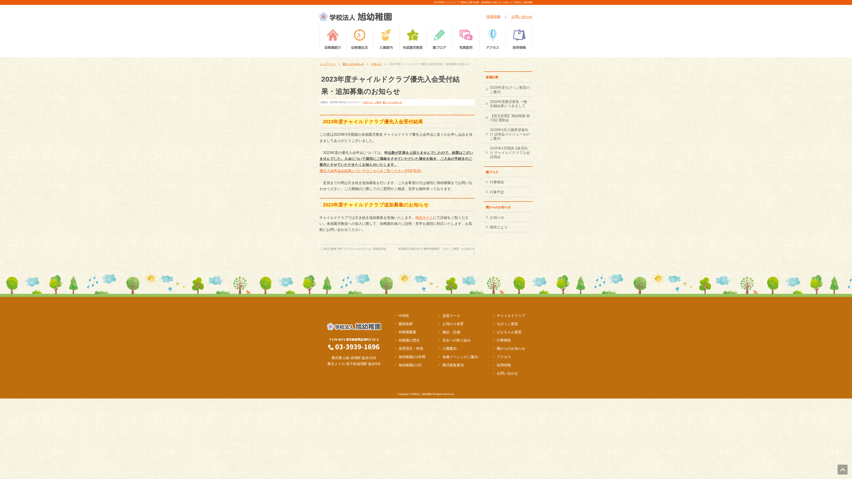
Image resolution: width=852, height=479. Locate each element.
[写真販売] (466, 40)
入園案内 (449, 348)
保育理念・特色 (410, 348)
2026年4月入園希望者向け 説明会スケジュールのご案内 (510, 134)
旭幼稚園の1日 (410, 365)
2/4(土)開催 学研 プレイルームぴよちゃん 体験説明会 (353, 248)
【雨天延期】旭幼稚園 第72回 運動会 (510, 118)
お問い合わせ (521, 17)
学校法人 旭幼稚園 (421, 394)
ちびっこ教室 (507, 324)
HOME (403, 316)
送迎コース (451, 316)
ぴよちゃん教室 (509, 332)
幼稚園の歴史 (409, 340)
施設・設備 (451, 332)
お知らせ (376, 64)
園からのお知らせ (353, 64)
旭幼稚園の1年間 (411, 357)
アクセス (504, 357)
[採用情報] (519, 40)
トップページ (327, 64)
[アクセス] (492, 40)
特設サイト (424, 218)
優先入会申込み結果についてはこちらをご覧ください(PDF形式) (370, 171)
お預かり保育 (453, 324)
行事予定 (497, 192)
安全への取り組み (456, 340)
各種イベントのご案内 (460, 357)
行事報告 (497, 182)
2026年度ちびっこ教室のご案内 (510, 90)
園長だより (499, 227)
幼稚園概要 (407, 332)
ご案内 (377, 102)
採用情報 (493, 17)
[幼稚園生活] (359, 40)
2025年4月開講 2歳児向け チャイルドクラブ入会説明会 (510, 152)
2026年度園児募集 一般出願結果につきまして (508, 104)
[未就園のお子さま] (412, 40)
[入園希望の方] (386, 40)
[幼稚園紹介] (333, 40)
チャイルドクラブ (511, 316)
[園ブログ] (439, 40)
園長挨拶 (405, 324)
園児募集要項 (453, 365)
